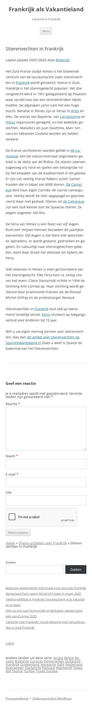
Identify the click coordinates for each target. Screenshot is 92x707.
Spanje (17, 671)
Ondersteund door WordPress (52, 698)
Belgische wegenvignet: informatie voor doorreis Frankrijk (46, 588)
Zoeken (11, 562)
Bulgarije (22, 661)
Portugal (48, 668)
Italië (61, 664)
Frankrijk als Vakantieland (46, 9)
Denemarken (54, 661)
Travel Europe (47, 671)
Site (9, 492)
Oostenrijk (33, 668)
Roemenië (64, 668)
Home (10, 543)
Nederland (74, 664)
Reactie (13, 404)
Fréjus (10, 122)
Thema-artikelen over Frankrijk (42, 543)
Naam (12, 456)
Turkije (29, 671)
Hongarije (48, 664)
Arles (75, 111)
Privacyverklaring (17, 698)
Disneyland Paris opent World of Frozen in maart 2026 (43, 594)
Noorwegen (15, 668)
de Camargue (73, 201)
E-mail (12, 474)
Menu (46, 31)
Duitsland (72, 661)
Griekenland (30, 664)
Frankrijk (22, 82)
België (69, 658)
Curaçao (36, 661)
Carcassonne (70, 116)
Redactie (62, 60)
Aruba (58, 658)
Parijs (46, 314)
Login (10, 643)
